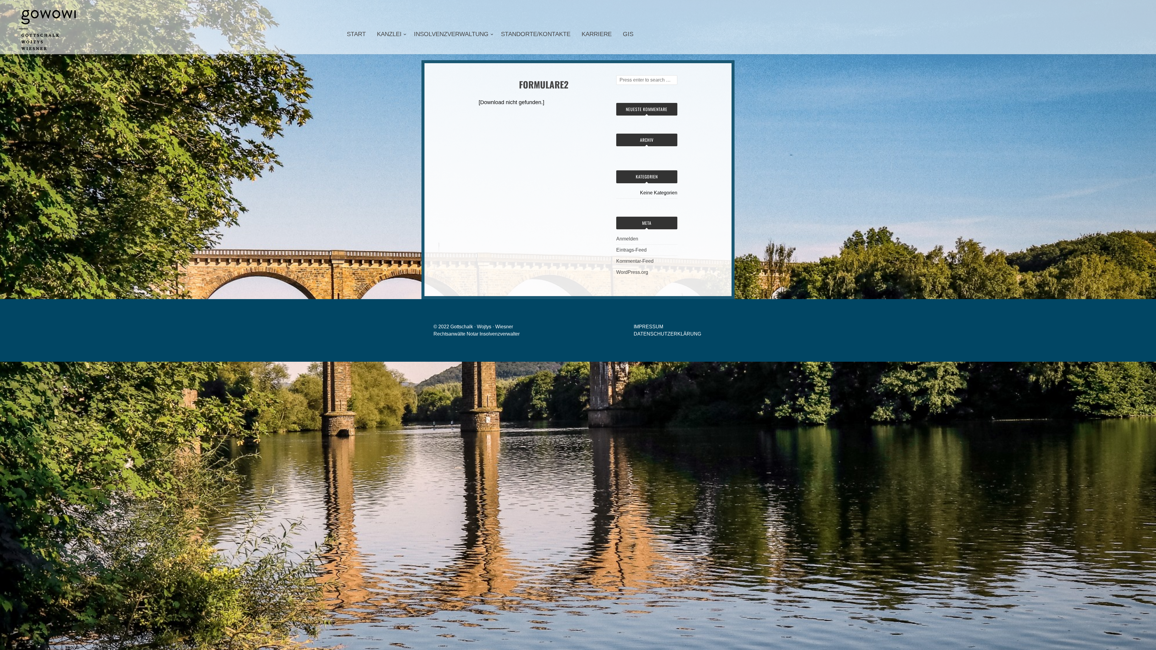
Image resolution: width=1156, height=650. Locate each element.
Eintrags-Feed (631, 249)
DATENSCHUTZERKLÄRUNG (667, 333)
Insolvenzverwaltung (451, 34)
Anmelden (627, 238)
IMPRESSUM (648, 326)
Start (356, 34)
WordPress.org (632, 272)
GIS (628, 34)
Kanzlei (389, 34)
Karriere (597, 34)
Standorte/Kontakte (535, 34)
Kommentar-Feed (635, 261)
